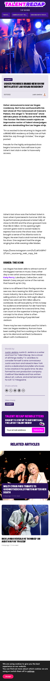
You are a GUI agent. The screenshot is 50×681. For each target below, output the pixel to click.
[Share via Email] (23, 390)
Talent (6, 647)
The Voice (6, 15)
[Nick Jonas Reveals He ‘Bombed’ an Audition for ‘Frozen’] (25, 520)
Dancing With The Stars (39, 15)
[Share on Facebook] (6, 390)
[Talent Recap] (25, 4)
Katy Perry (9, 277)
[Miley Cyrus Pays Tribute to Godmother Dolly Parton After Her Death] (25, 475)
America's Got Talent (20, 15)
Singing (6, 650)
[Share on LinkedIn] (19, 390)
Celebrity (8, 79)
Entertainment (10, 654)
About (44, 647)
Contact (43, 650)
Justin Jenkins (11, 352)
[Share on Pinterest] (15, 390)
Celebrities (8, 657)
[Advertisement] (25, 574)
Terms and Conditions (37, 657)
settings (30, 671)
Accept (8, 676)
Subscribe (38, 430)
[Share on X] (10, 390)
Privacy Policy (40, 654)
